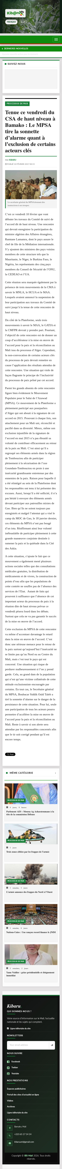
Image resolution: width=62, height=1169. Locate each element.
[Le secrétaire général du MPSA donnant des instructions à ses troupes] (31, 184)
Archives (11, 1107)
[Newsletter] (51, 1045)
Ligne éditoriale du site (20, 1029)
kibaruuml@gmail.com (24, 1142)
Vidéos (10, 1101)
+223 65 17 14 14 (22, 1134)
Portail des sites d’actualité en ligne (23, 1095)
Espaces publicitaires (16, 1089)
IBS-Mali (28, 1156)
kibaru (12, 160)
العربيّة (23, 22)
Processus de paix (17, 104)
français (11, 22)
